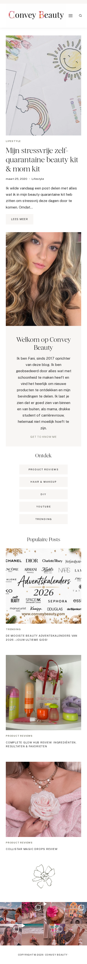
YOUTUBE (43, 506)
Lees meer (22, 221)
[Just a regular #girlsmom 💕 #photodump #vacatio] (33, 913)
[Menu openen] (70, 16)
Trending (13, 629)
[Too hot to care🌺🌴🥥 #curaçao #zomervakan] (54, 934)
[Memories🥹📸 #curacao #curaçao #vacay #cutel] (76, 913)
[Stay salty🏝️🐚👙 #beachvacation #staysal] (76, 934)
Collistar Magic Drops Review (32, 849)
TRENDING (43, 519)
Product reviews (19, 735)
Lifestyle (13, 141)
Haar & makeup (43, 481)
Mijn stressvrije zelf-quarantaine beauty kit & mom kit (42, 159)
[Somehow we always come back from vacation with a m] (11, 934)
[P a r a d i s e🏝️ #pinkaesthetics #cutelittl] (11, 913)
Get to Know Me (43, 436)
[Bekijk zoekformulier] (80, 16)
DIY (43, 494)
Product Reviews (44, 469)
